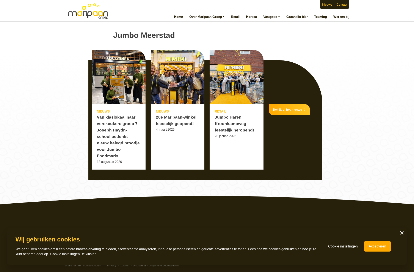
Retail (235, 17)
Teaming (320, 17)
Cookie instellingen (343, 246)
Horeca (251, 17)
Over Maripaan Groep (205, 17)
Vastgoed (270, 17)
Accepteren (377, 246)
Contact (342, 4)
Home (178, 17)
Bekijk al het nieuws (287, 109)
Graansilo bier (297, 17)
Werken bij (341, 17)
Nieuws (327, 4)
